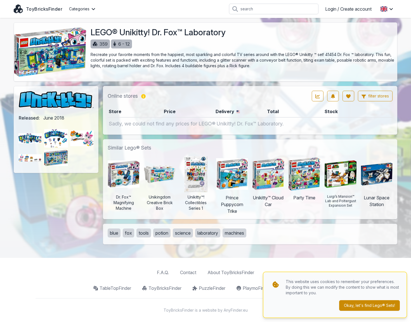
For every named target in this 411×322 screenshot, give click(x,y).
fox (128, 233)
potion (161, 233)
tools (144, 233)
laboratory (207, 233)
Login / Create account (348, 9)
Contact (188, 272)
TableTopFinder (115, 288)
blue (114, 233)
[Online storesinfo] (143, 96)
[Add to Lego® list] (348, 96)
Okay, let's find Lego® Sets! (369, 305)
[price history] (317, 96)
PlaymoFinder (257, 288)
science (183, 233)
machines (234, 233)
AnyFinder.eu (236, 310)
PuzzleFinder (212, 288)
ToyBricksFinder (164, 288)
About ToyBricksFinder (230, 272)
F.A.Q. (163, 272)
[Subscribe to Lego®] (333, 96)
